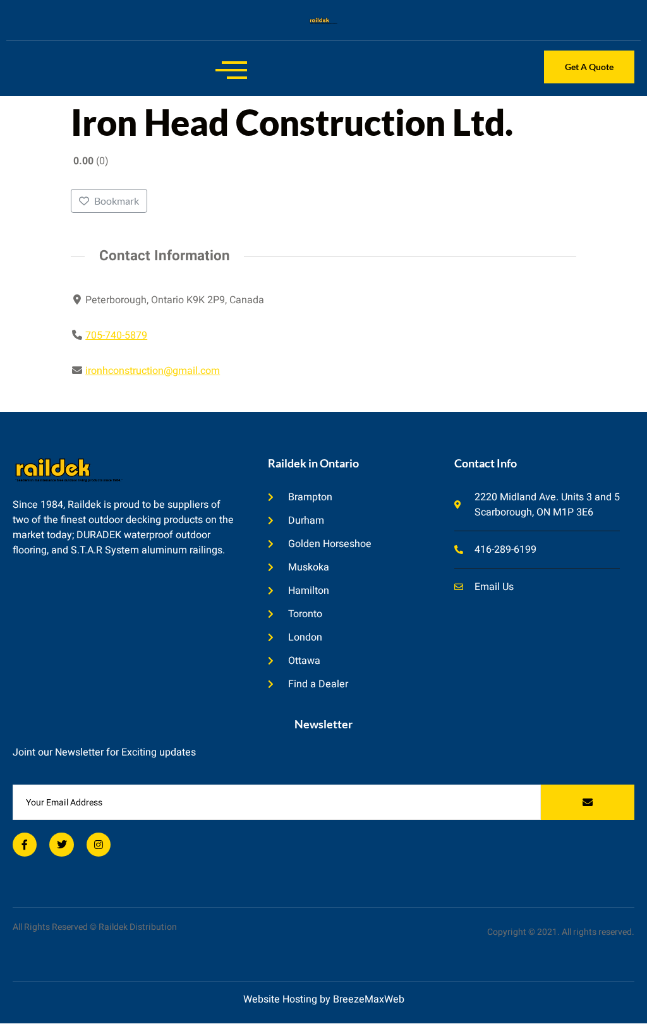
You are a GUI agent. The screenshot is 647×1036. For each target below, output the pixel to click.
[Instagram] (99, 845)
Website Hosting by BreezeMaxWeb (323, 999)
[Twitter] (61, 845)
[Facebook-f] (25, 845)
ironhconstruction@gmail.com (152, 370)
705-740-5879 (116, 335)
